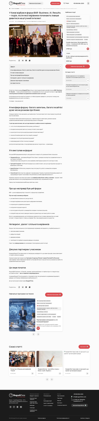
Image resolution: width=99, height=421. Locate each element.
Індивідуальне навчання (33, 411)
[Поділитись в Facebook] (19, 60)
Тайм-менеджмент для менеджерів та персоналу (77, 37)
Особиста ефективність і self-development (46, 314)
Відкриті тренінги (42, 305)
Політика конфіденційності (63, 418)
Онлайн (54, 316)
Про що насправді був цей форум (19, 75)
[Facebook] (14, 407)
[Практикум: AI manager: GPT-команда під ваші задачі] (22, 315)
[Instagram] (17, 407)
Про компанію (60, 396)
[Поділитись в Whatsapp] (29, 60)
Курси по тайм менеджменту (73, 23)
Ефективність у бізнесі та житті (38, 21)
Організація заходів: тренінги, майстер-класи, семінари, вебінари (47, 308)
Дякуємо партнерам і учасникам (19, 80)
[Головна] (10, 8)
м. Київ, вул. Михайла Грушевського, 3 (79, 400)
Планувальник (47, 396)
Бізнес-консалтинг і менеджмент (44, 303)
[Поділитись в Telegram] (22, 60)
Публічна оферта (42, 418)
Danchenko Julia (21, 21)
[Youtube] (21, 407)
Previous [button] (33, 334)
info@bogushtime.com (79, 397)
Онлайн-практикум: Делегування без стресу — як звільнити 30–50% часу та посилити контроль (77, 44)
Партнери (59, 398)
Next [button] (38, 334)
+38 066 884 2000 (78, 394)
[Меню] (88, 3)
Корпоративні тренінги (33, 399)
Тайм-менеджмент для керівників (74, 34)
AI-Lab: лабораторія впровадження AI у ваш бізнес (77, 57)
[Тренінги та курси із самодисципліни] (88, 49)
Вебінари (32, 405)
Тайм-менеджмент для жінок (73, 32)
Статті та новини (15, 8)
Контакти (59, 403)
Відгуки (59, 400)
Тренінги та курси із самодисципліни (75, 39)
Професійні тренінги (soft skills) (44, 316)
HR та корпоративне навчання (43, 300)
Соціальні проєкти (62, 405)
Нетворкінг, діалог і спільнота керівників (22, 78)
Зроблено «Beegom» (85, 418)
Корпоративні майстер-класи (34, 402)
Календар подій (48, 401)
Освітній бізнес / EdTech (42, 311)
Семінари (32, 407)
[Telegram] (10, 407)
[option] (35, 315)
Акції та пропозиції (48, 403)
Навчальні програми (35, 3)
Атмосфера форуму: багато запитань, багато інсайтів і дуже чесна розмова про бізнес (35, 70)
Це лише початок (15, 83)
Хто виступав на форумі (17, 72)
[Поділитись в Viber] (26, 60)
